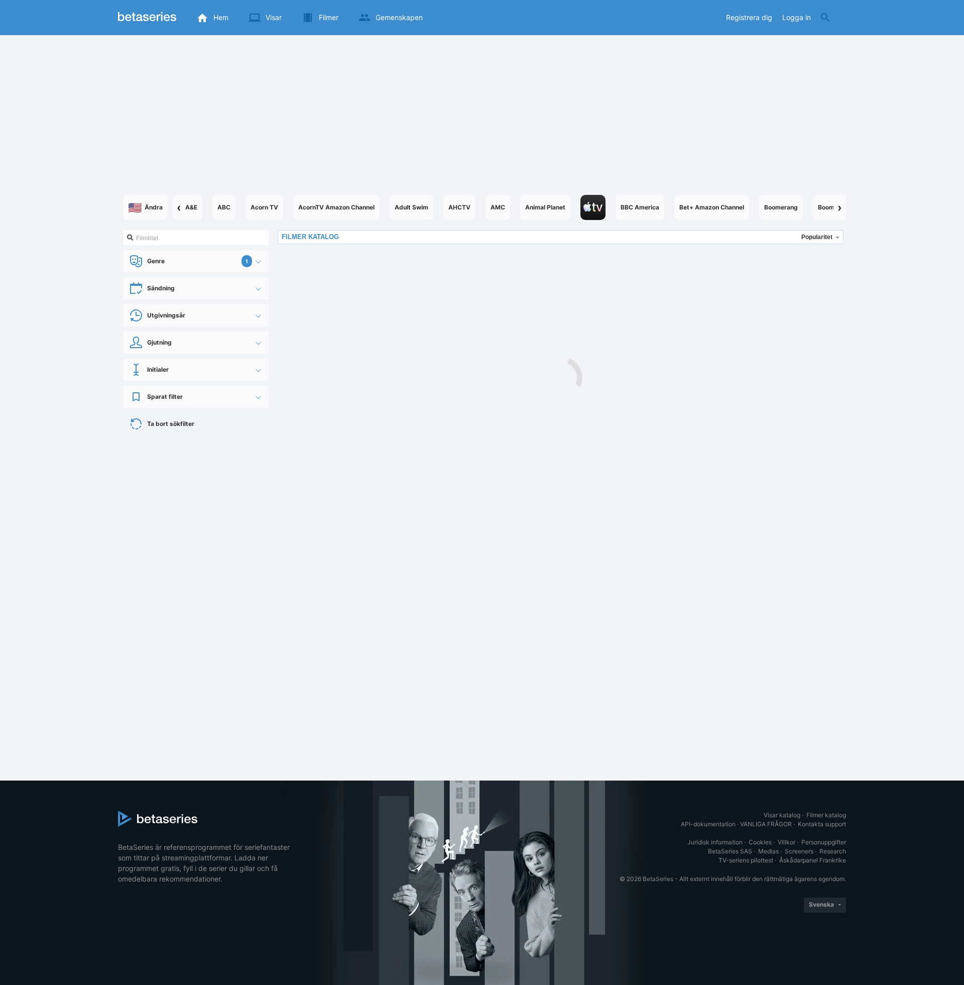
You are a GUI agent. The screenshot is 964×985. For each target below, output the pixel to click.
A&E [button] (191, 207)
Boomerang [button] (781, 207)
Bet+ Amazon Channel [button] (711, 207)
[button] (593, 207)
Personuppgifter (823, 842)
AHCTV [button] (459, 207)
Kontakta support (822, 824)
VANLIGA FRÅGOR (766, 824)
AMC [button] (498, 207)
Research (832, 851)
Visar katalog (782, 815)
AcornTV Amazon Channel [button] (336, 207)
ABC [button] (223, 207)
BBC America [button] (640, 207)
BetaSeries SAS (730, 851)
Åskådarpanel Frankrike (812, 860)
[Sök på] (825, 17)
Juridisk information (715, 842)
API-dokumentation (708, 824)
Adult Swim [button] (411, 207)
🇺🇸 (145, 207)
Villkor (786, 842)
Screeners (799, 851)
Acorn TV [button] (264, 207)
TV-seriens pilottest (745, 860)
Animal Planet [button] (545, 207)
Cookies (760, 842)
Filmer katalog (826, 815)
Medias (768, 851)
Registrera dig (749, 17)
